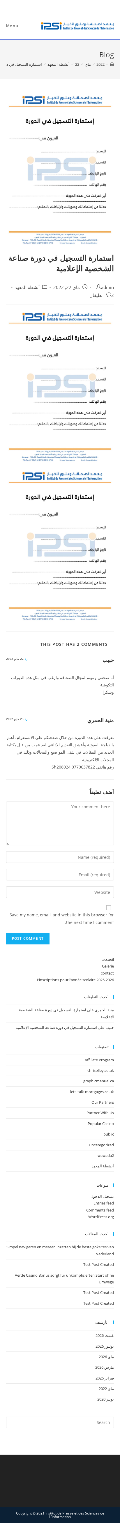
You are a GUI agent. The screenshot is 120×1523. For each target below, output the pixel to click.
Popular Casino (101, 1123)
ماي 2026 (106, 1356)
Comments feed (100, 1210)
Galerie (108, 966)
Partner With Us (100, 1112)
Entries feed (103, 1203)
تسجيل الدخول (102, 1196)
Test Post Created (98, 1264)
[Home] (112, 64)
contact (107, 973)
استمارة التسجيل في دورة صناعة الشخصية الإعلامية (56, 1027)
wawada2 (106, 1155)
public (108, 1134)
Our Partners (102, 1102)
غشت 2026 (105, 1335)
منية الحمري (100, 720)
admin (107, 287)
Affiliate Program (99, 1059)
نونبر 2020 (105, 1399)
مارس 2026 (104, 1367)
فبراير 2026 (105, 1378)
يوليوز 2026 (105, 1346)
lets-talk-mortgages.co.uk (92, 1091)
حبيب (108, 659)
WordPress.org (101, 1216)
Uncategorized (101, 1145)
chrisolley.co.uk (100, 1070)
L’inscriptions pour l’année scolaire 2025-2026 (75, 979)
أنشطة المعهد (27, 287)
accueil (108, 959)
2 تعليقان (101, 295)
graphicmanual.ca (98, 1081)
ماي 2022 (106, 1388)
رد (26, 659)
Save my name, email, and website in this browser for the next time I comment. (62, 918)
